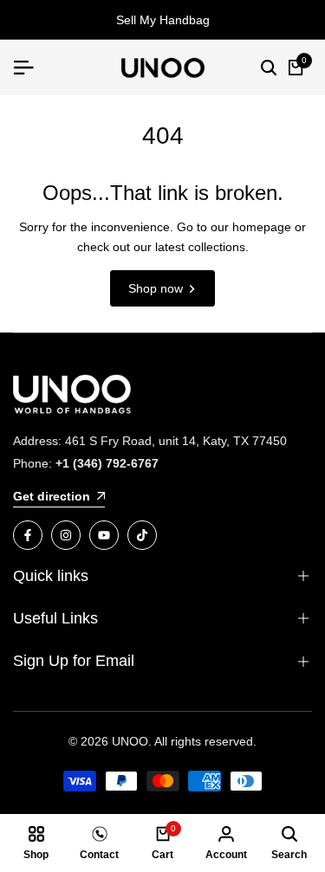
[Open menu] (30, 67)
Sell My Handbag (163, 20)
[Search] (268, 67)
